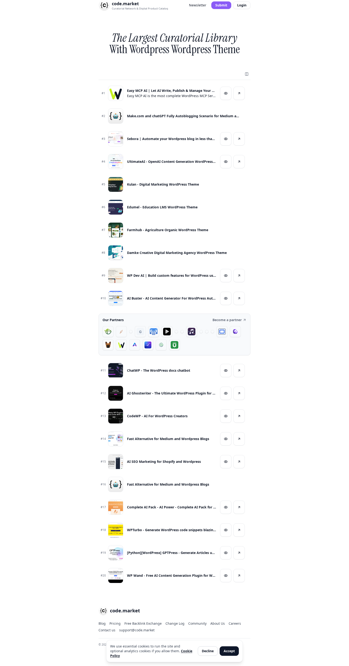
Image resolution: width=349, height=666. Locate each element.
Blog (102, 623)
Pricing (115, 623)
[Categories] (246, 74)
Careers (235, 623)
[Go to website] (239, 93)
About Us (217, 623)
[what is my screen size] (222, 331)
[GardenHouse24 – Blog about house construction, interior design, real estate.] (108, 331)
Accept (229, 651)
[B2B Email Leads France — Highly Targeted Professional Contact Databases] (153, 331)
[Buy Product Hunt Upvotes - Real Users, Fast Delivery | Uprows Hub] (174, 344)
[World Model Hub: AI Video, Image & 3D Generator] (161, 344)
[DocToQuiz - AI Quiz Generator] (201, 331)
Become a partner (227, 320)
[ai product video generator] (166, 331)
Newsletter (197, 5)
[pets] (108, 344)
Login (241, 5)
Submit (221, 5)
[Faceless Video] (176, 331)
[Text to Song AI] (191, 331)
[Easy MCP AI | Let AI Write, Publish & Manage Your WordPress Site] (121, 344)
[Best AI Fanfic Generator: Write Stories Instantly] (121, 331)
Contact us (107, 630)
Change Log (174, 623)
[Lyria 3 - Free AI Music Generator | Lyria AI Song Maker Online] (212, 331)
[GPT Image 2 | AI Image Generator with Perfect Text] (235, 331)
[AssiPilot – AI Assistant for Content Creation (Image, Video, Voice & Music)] (206, 331)
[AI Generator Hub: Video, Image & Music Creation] (134, 344)
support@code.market (137, 630)
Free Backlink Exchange (143, 623)
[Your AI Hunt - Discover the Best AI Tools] (130, 331)
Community (197, 623)
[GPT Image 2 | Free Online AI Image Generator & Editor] (182, 331)
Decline (208, 651)
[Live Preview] (225, 93)
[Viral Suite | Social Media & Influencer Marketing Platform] (147, 344)
